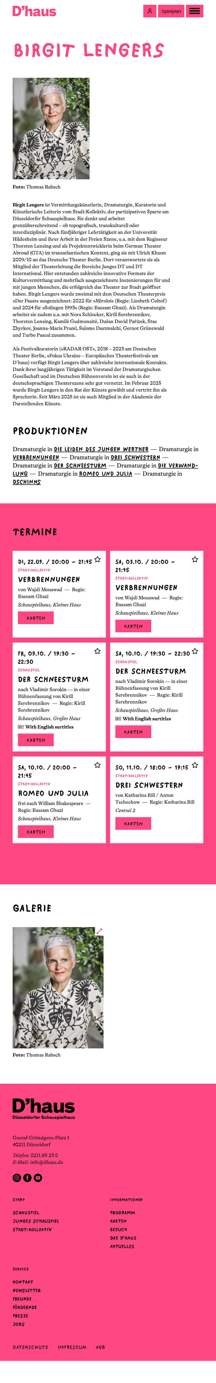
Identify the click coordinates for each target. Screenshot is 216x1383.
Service (21, 1269)
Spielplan (171, 11)
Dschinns (27, 482)
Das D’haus (123, 1238)
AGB (100, 1347)
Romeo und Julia (105, 474)
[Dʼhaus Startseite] (34, 11)
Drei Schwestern (135, 457)
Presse (20, 1316)
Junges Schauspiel (36, 1221)
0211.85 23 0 (44, 1155)
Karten (35, 618)
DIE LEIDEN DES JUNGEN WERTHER (101, 449)
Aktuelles (122, 1246)
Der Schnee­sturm (80, 465)
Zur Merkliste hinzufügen (97, 559)
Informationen (126, 1199)
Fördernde (25, 1307)
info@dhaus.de (46, 1162)
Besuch (118, 1229)
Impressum (72, 1347)
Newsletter (27, 1290)
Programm (122, 1212)
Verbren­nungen (36, 457)
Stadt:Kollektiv (32, 1229)
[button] (149, 11)
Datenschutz (30, 1347)
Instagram (17, 1178)
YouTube (38, 1178)
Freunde (22, 1299)
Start (19, 1199)
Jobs (19, 1324)
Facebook (27, 1178)
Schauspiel (26, 1212)
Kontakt (23, 1282)
